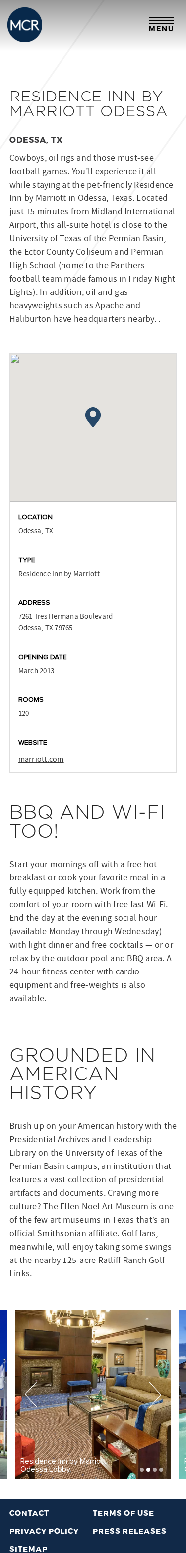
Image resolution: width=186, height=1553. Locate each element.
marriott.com (41, 759)
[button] (142, 1470)
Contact (29, 1512)
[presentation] (31, 1394)
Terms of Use (123, 1512)
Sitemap (28, 1548)
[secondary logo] (24, 24)
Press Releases (130, 1530)
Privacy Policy (44, 1530)
